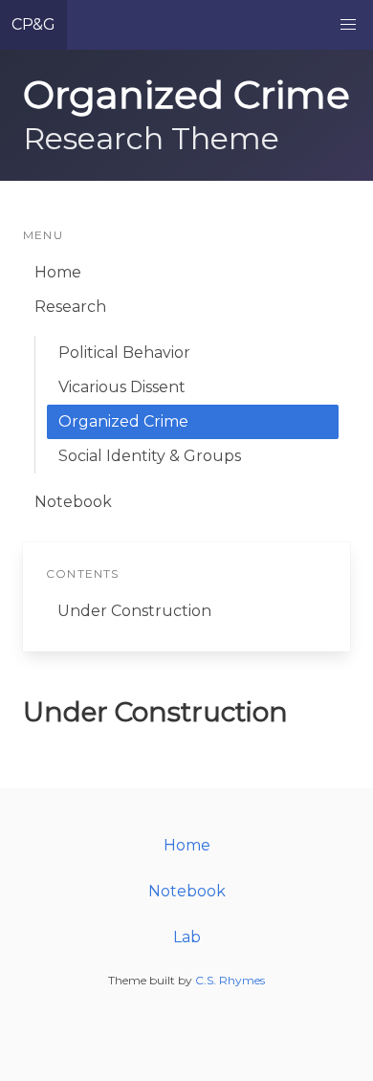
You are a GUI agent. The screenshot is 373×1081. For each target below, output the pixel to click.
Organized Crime (123, 421)
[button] (348, 25)
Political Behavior (124, 352)
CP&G (33, 24)
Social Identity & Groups (149, 456)
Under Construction (134, 611)
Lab (187, 937)
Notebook (73, 502)
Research (70, 307)
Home (57, 272)
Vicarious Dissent (122, 387)
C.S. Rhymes (230, 980)
